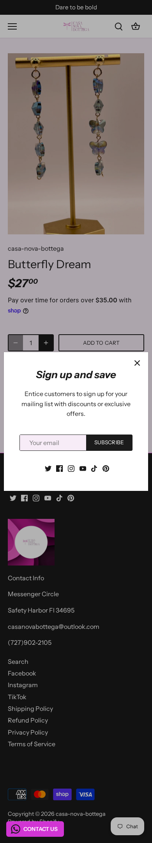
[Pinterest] (106, 467)
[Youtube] (83, 467)
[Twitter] (48, 467)
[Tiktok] (94, 467)
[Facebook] (59, 467)
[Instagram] (71, 467)
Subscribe (109, 442)
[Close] (137, 363)
